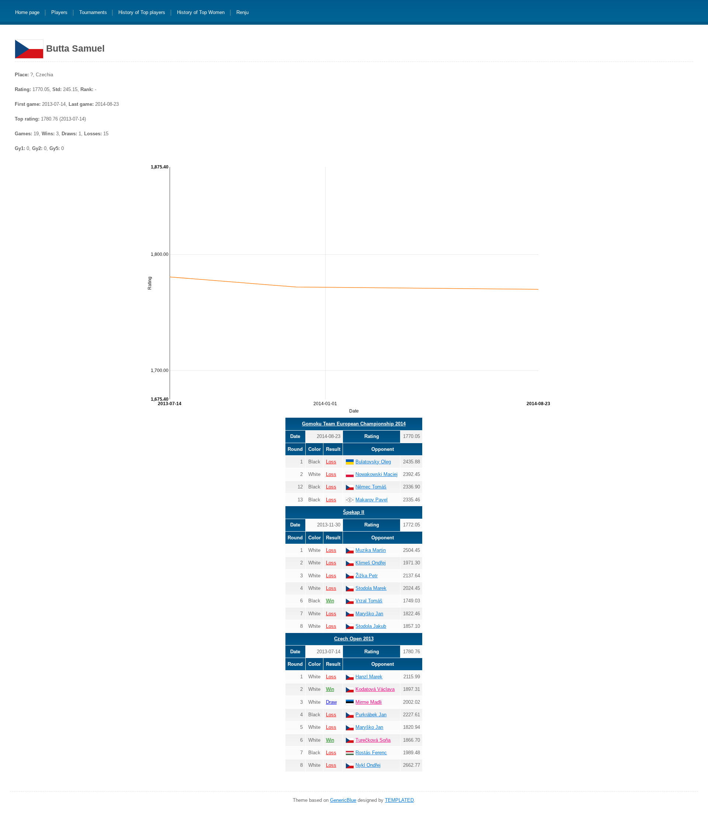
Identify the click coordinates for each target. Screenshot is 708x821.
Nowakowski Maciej (376, 474)
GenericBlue (343, 800)
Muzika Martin (370, 550)
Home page (27, 12)
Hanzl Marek (368, 676)
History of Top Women (201, 12)
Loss (331, 462)
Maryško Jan (369, 613)
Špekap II (353, 512)
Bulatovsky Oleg (373, 462)
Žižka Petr (366, 575)
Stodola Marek (370, 588)
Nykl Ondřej (368, 765)
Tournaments (93, 12)
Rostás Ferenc (371, 752)
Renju (242, 12)
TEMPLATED (399, 800)
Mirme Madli (368, 702)
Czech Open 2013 (354, 638)
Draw (331, 702)
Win (330, 600)
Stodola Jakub (370, 626)
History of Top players (141, 12)
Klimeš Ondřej (370, 563)
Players (59, 12)
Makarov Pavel (371, 499)
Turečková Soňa (373, 740)
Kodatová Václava (375, 689)
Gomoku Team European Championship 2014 (354, 424)
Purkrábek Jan (370, 714)
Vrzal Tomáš (368, 600)
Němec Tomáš (370, 487)
